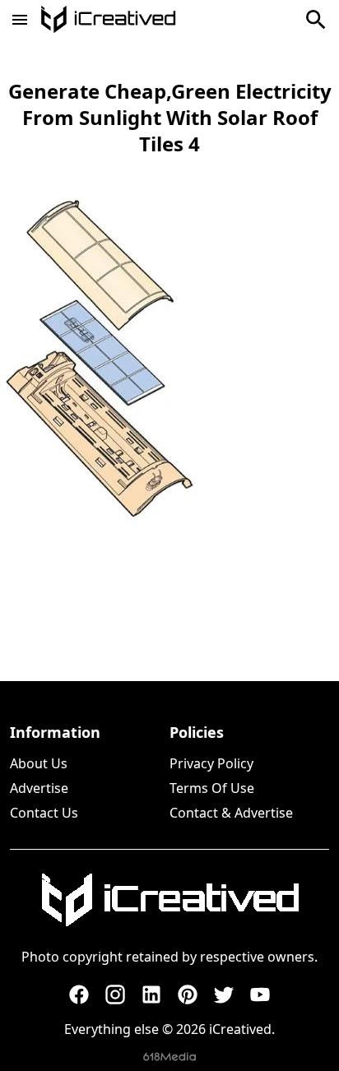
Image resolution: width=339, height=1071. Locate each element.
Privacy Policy (211, 763)
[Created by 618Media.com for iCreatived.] (169, 1056)
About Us (38, 763)
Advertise (39, 788)
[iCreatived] (169, 900)
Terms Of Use (212, 788)
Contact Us (44, 813)
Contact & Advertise (231, 813)
